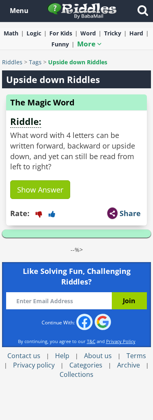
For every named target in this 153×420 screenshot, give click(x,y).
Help (62, 355)
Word (88, 33)
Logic (34, 33)
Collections (76, 374)
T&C (91, 341)
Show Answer (40, 190)
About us (98, 355)
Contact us (23, 355)
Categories (85, 365)
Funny (60, 44)
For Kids (60, 33)
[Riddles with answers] (82, 10)
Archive (128, 365)
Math (11, 33)
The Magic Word (42, 102)
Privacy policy (34, 365)
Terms (136, 355)
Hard (136, 33)
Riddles (12, 62)
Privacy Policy (120, 341)
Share (130, 213)
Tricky (112, 33)
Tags (35, 62)
